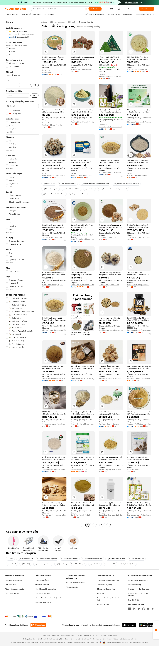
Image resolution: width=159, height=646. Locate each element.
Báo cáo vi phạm (103, 604)
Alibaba (44, 22)
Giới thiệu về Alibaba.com (14, 575)
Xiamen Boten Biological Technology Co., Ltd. (139, 285)
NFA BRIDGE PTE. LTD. (79, 469)
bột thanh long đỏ (79, 564)
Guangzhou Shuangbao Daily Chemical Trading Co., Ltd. (111, 515)
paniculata (90, 189)
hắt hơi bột (26, 564)
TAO (97, 635)
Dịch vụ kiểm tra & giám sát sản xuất (48, 598)
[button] (86, 8)
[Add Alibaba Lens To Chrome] (38, 625)
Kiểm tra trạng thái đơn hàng (138, 589)
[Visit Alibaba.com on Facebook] (129, 608)
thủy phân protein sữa (79, 194)
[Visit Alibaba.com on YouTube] (148, 608)
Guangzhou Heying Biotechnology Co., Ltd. (54, 424)
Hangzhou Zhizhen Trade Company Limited (139, 378)
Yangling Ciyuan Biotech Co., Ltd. (82, 122)
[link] (156, 624)
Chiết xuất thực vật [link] (86, 22)
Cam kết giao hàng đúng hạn (46, 589)
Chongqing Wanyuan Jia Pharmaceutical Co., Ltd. (139, 122)
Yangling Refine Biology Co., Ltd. (53, 237)
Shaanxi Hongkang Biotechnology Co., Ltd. (83, 424)
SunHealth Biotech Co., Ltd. (52, 125)
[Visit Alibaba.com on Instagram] (143, 608)
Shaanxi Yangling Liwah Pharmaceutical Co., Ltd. (111, 469)
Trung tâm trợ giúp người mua (108, 580)
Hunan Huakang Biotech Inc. (109, 285)
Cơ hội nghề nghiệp (12, 593)
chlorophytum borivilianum (93, 559)
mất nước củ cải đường (72, 189)
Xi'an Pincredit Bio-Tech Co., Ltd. (138, 69)
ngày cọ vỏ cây (50, 184)
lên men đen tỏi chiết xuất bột (55, 194)
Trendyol (104, 635)
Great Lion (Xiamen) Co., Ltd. (52, 285)
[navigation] (22, 274)
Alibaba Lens (14, 625)
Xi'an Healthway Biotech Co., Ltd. (82, 285)
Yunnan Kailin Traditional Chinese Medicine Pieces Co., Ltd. (54, 469)
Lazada (79, 635)
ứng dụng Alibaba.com (111, 625)
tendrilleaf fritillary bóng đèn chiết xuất (96, 184)
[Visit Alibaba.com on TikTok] (152, 608)
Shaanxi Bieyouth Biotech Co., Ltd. (54, 378)
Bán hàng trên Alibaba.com (137, 580)
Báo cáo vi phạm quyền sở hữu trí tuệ (109, 599)
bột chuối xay (62, 564)
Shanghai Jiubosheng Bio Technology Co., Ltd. (111, 378)
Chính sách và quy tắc (43, 602)
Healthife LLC (47, 72)
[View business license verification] (100, 642)
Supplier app (74, 625)
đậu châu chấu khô (138, 559)
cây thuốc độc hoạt (128, 564)
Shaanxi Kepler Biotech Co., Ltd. (138, 237)
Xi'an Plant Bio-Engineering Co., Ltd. (139, 175)
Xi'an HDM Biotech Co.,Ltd (80, 515)
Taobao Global (89, 635)
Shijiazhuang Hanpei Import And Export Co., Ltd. (111, 76)
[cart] (119, 9)
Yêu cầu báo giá (72, 587)
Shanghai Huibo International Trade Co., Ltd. (83, 69)
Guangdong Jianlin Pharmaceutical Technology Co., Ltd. (139, 330)
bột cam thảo (111, 564)
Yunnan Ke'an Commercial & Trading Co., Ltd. (54, 515)
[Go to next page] (111, 525)
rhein (11, 559)
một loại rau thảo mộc (69, 184)
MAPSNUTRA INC (133, 469)
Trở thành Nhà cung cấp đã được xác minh (140, 594)
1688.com (55, 635)
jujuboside (13, 564)
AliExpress (46, 635)
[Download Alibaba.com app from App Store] (129, 625)
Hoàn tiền (100, 593)
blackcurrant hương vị (71, 559)
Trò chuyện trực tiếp (104, 585)
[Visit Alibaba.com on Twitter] (138, 608)
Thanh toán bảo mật (43, 580)
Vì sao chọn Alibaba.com (13, 580)
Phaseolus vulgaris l (51, 189)
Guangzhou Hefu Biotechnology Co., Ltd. (83, 175)
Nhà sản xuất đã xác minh (75, 583)
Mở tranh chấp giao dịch (106, 589)
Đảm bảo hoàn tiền (42, 585)
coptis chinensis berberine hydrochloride (114, 189)
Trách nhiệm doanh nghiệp (14, 589)
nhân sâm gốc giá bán (44, 564)
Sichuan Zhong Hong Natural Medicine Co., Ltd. (111, 172)
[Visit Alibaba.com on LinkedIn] (134, 608)
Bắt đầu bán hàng (134, 585)
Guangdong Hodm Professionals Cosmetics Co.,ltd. (111, 127)
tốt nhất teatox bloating (117, 559)
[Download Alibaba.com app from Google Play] (146, 625)
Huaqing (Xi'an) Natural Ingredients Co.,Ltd (139, 424)
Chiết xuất (71, 22)
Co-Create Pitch (11, 585)
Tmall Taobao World (68, 635)
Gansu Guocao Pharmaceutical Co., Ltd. (54, 175)
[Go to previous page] (83, 525)
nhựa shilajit (96, 564)
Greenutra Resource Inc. (108, 237)
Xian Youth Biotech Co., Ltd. (109, 424)
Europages (113, 635)
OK (34, 85)
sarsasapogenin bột (26, 559)
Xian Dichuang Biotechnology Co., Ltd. (111, 330)
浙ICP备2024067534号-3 (139, 642)
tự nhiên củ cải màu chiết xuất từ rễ (127, 184)
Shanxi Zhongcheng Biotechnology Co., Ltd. (83, 239)
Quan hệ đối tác (134, 600)
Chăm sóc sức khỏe (57, 22)
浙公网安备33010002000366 (117, 642)
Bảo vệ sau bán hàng (43, 593)
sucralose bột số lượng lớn (48, 559)
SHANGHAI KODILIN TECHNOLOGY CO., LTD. (83, 378)
